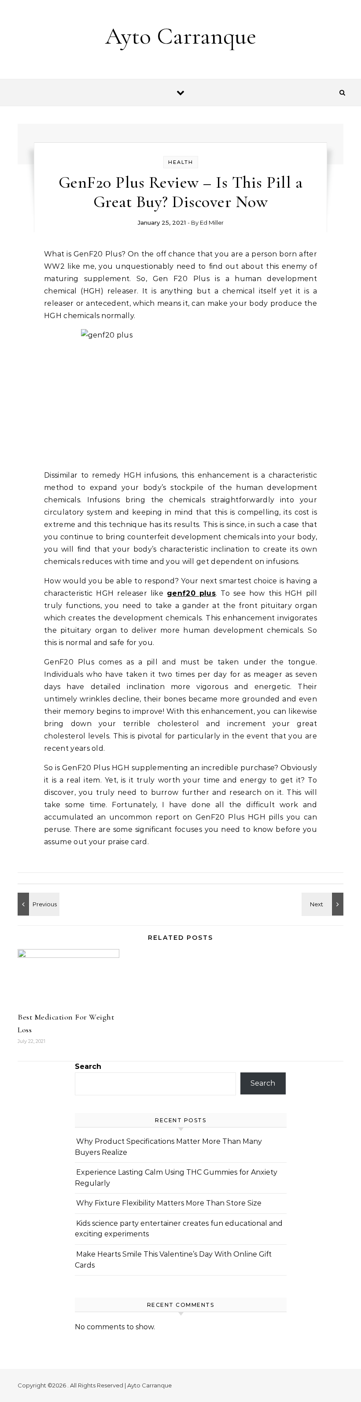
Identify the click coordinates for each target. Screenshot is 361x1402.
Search (88, 1066)
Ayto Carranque (180, 36)
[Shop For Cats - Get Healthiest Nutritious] (323, 904)
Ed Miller (212, 222)
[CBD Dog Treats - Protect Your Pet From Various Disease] (37, 904)
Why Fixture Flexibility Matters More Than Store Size (169, 1203)
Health (180, 162)
